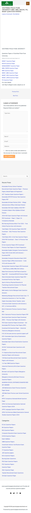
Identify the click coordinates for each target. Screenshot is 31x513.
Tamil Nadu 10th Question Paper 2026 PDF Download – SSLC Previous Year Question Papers (14, 231)
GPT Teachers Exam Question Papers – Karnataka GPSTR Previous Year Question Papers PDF (13, 197)
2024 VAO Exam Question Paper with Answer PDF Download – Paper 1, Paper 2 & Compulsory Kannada (15, 218)
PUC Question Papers (8, 464)
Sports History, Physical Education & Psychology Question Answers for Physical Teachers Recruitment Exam (14, 285)
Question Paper (6, 467)
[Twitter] (14, 493)
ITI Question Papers (7, 450)
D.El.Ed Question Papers (8, 436)
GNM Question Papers (8, 441)
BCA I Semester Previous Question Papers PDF (15, 314)
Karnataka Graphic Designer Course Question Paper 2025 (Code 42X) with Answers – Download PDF (15, 253)
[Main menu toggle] (28, 3)
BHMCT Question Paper (8, 61)
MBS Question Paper (8, 70)
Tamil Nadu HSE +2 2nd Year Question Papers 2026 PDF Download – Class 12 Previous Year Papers (15, 239)
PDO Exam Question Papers (10, 461)
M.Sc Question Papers (8, 455)
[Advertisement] (15, 31)
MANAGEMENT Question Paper (10, 66)
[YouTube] (20, 493)
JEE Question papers (8, 453)
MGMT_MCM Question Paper (10, 77)
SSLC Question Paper (8, 470)
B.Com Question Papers (8, 424)
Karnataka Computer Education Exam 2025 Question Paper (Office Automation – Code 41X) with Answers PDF (14, 261)
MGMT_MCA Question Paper (10, 75)
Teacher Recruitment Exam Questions (12, 473)
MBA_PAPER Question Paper (10, 68)
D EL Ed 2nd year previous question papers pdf (15, 333)
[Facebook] (10, 493)
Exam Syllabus (6, 439)
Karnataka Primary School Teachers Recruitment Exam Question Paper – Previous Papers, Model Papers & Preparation (15, 189)
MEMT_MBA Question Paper (10, 73)
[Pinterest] (17, 493)
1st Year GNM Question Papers (10, 363)
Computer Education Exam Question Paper (14, 433)
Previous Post (15, 91)
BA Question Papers (7, 427)
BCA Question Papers (8, 430)
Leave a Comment (7, 14)
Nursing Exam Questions (9, 458)
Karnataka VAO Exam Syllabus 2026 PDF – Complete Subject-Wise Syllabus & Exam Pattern (14, 210)
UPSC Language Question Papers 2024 (13, 409)
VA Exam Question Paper (9, 475)
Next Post (15, 95)
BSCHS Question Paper (8, 63)
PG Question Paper (7, 80)
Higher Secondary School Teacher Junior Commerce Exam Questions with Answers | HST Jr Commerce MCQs (14, 303)
